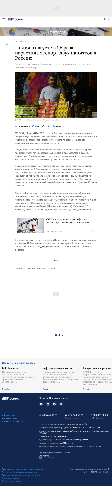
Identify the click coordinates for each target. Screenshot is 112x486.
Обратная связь (9, 418)
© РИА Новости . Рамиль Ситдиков (28, 120)
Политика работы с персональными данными (19, 472)
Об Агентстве (8, 415)
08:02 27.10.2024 (21, 41)
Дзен (48, 126)
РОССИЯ (41, 268)
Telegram (60, 126)
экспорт (51, 268)
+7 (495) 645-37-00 (48, 415)
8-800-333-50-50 (99, 416)
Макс (37, 126)
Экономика (56, 31)
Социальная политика (10, 478)
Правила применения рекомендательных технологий (22, 475)
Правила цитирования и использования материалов (22, 469)
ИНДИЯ (31, 268)
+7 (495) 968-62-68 (74, 416)
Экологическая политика (12, 481)
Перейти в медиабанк (51, 120)
